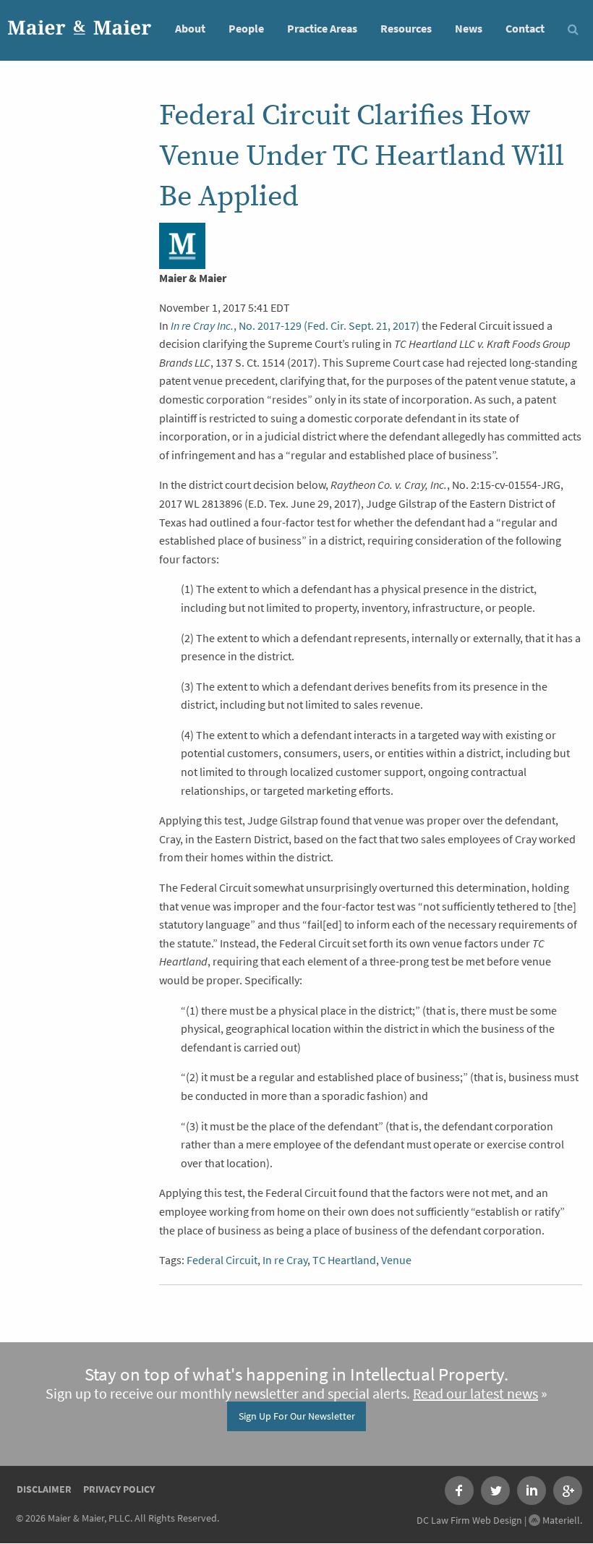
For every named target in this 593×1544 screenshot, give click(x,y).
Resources (406, 28)
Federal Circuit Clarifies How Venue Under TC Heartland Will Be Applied (361, 156)
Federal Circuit (222, 1260)
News (468, 28)
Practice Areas (322, 28)
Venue (396, 1260)
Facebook (459, 1490)
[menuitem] (190, 28)
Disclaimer (44, 1489)
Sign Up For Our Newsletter (297, 1416)
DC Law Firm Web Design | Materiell (498, 1520)
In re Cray (285, 1260)
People (246, 28)
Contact (525, 28)
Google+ (567, 1490)
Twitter (495, 1490)
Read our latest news (475, 1394)
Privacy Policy (119, 1489)
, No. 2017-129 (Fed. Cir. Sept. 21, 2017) (295, 325)
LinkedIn (531, 1490)
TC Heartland (344, 1260)
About (190, 28)
